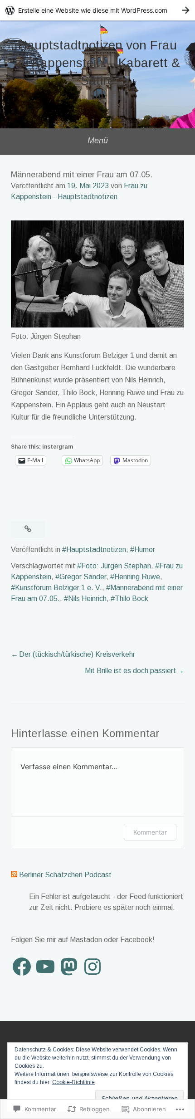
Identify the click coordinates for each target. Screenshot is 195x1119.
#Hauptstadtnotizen (94, 549)
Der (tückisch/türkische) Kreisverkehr (77, 654)
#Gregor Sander (80, 577)
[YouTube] (45, 966)
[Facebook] (22, 966)
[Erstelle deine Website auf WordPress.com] (97, 10)
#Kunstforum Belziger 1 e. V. (56, 587)
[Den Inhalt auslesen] (14, 875)
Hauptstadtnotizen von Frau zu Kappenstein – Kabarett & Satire (97, 63)
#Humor (142, 549)
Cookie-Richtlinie (73, 1082)
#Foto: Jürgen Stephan (114, 566)
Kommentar (150, 832)
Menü (98, 140)
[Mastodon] (69, 966)
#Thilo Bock (129, 598)
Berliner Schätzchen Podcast (65, 875)
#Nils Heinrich (85, 598)
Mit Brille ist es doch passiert (130, 670)
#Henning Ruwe (135, 577)
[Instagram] (92, 966)
